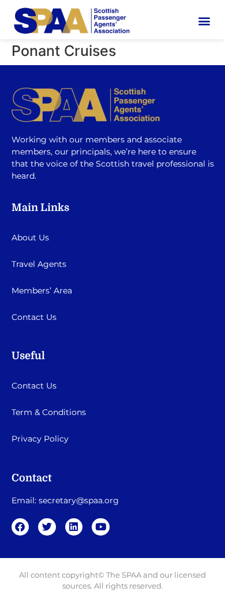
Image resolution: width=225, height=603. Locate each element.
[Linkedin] (74, 527)
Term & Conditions (49, 412)
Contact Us (34, 317)
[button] (203, 21)
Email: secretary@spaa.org (65, 500)
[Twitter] (47, 527)
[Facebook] (20, 527)
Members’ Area (42, 290)
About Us (30, 237)
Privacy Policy (40, 439)
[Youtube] (101, 527)
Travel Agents (39, 264)
